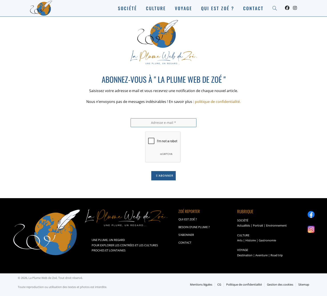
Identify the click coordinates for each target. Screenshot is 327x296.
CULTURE (243, 235)
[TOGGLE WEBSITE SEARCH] (274, 8)
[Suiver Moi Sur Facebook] (311, 214)
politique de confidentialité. (218, 101)
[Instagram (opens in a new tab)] (295, 8)
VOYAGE (242, 250)
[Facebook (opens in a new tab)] (287, 8)
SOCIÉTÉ (242, 220)
